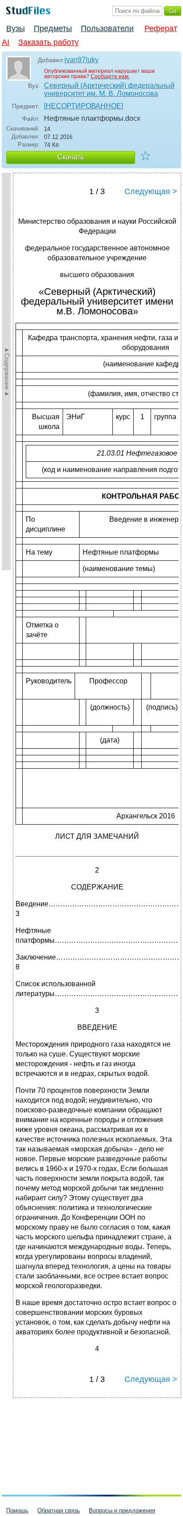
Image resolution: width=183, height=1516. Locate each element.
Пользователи (107, 28)
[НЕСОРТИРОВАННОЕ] (83, 106)
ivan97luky (81, 59)
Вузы (15, 28)
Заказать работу (48, 42)
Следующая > (150, 191)
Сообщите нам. (110, 76)
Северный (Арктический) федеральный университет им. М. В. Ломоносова (109, 89)
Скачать (70, 157)
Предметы (53, 28)
